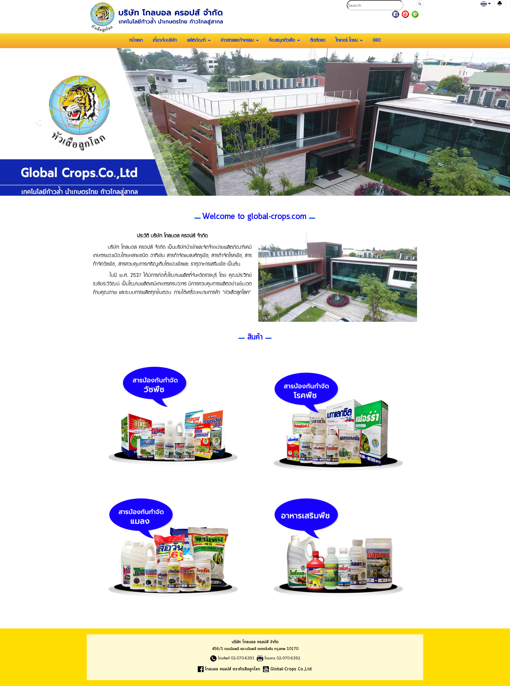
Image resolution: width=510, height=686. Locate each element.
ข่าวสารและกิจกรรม (238, 41)
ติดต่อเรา (318, 41)
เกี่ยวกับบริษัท (165, 41)
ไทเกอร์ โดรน (347, 41)
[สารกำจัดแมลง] (172, 540)
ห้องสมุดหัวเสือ (283, 41)
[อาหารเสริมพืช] (337, 540)
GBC (377, 41)
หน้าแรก (136, 41)
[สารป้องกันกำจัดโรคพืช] (337, 415)
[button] (38, 122)
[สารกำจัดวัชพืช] (172, 409)
